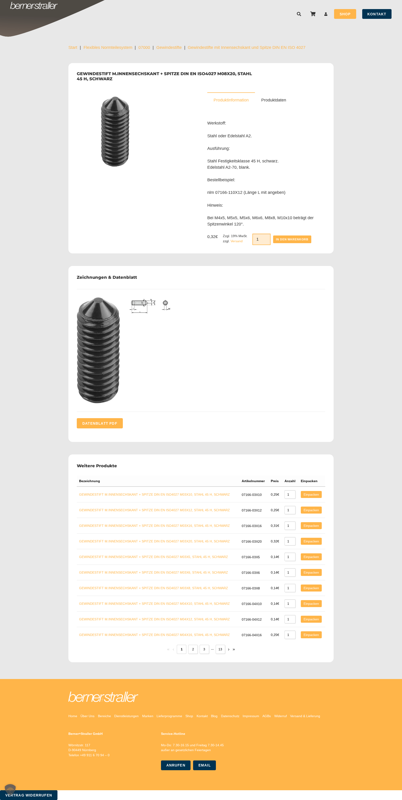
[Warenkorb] (313, 14)
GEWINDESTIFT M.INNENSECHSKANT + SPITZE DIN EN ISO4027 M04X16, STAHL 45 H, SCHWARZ (154, 635)
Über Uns (87, 716)
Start (72, 47)
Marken (147, 716)
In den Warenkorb (292, 239)
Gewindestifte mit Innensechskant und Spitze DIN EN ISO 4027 (246, 47)
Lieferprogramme (169, 716)
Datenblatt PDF (99, 423)
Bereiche (104, 716)
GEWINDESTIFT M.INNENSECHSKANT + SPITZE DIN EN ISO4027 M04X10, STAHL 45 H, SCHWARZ (154, 603)
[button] (299, 14)
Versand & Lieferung (305, 716)
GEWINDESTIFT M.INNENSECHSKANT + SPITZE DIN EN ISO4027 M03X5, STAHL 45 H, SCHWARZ (153, 557)
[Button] (326, 14)
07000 (144, 47)
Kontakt (202, 716)
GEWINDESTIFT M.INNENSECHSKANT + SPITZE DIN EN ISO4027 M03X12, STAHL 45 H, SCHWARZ (154, 510)
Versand (237, 241)
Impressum (251, 716)
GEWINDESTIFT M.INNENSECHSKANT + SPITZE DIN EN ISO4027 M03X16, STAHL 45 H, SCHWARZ (154, 526)
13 (220, 649)
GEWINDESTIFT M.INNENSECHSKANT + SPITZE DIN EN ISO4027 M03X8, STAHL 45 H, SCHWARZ (153, 588)
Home (72, 716)
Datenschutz (230, 716)
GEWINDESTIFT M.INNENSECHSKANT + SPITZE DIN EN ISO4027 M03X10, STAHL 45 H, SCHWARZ (154, 494)
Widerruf (280, 716)
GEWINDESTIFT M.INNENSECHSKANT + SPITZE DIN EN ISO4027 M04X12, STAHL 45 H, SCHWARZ (154, 619)
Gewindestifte (169, 47)
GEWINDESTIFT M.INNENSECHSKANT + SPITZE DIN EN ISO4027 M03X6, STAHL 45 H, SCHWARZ (153, 572)
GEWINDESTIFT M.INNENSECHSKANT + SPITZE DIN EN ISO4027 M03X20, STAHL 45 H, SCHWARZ (154, 541)
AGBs (266, 716)
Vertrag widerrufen (28, 795)
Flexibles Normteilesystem (108, 47)
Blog (214, 716)
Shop (189, 716)
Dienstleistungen (126, 716)
